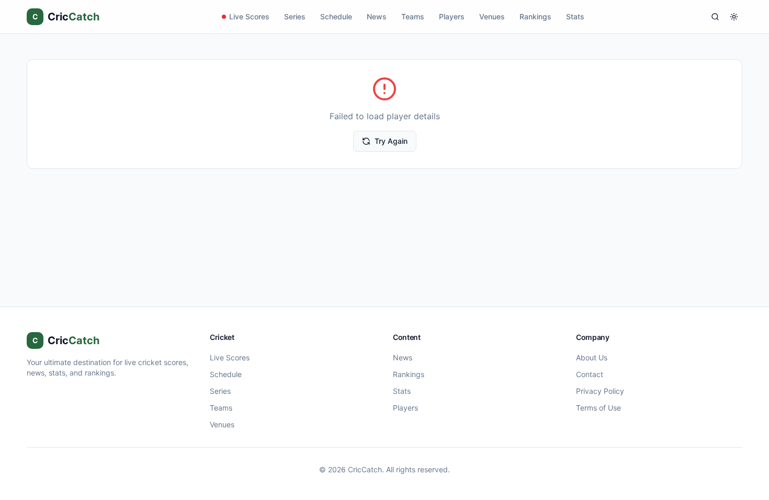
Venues (492, 16)
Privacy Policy (600, 391)
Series (295, 16)
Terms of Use (598, 407)
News (377, 16)
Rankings (535, 16)
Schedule (336, 16)
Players (452, 16)
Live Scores (249, 16)
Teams (412, 16)
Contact (589, 374)
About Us (591, 357)
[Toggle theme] (734, 16)
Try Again (391, 141)
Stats (575, 16)
